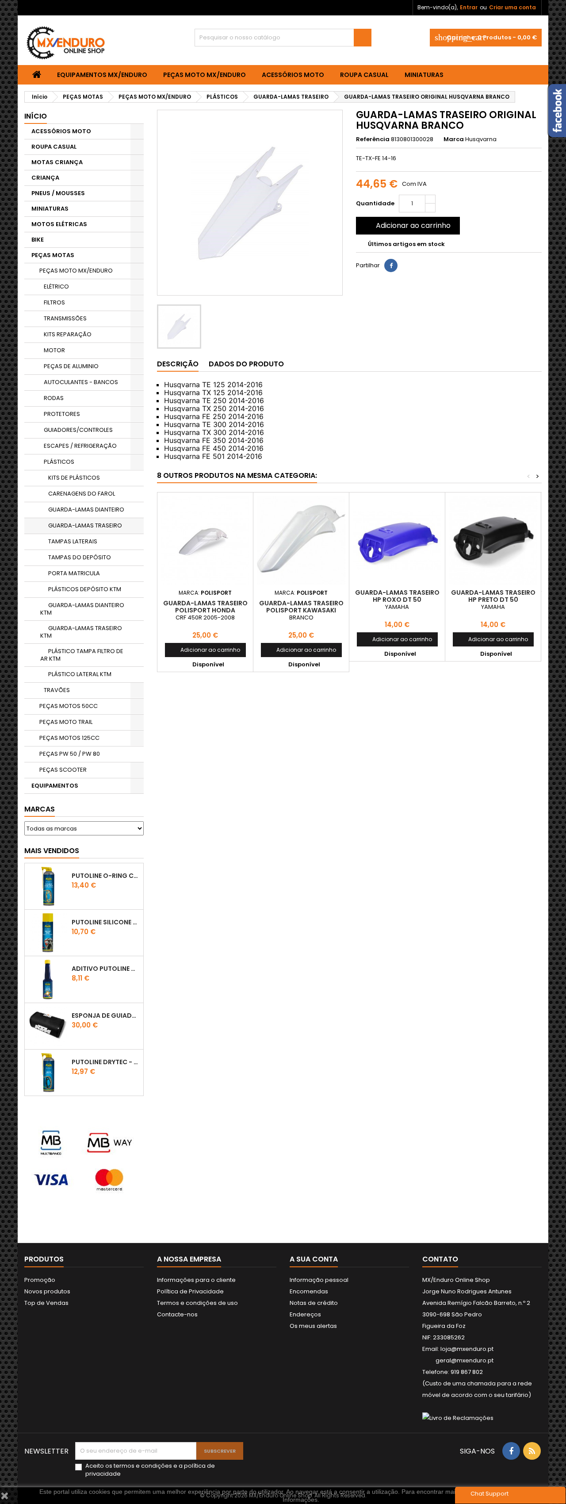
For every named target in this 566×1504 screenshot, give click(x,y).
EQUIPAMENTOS (54, 785)
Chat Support (489, 1493)
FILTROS (54, 302)
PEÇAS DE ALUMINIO (71, 366)
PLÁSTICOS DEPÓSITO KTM (84, 589)
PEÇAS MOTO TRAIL (65, 722)
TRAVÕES (57, 690)
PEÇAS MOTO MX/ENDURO (204, 74)
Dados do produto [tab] (246, 364)
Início (35, 116)
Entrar (469, 7)
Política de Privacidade (190, 1291)
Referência (373, 139)
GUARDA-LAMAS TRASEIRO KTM (81, 632)
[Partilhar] (391, 265)
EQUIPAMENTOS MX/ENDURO (102, 74)
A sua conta (314, 1259)
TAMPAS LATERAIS (72, 541)
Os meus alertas (313, 1326)
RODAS (54, 398)
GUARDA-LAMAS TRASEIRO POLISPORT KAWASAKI (301, 607)
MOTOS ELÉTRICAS (59, 224)
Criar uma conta (512, 7)
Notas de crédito (314, 1303)
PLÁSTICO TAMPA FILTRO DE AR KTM (81, 655)
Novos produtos (47, 1291)
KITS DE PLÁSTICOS (74, 477)
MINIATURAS (424, 74)
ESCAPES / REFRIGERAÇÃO (80, 446)
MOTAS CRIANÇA (57, 162)
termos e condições (143, 1466)
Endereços (305, 1314)
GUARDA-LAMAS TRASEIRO (85, 525)
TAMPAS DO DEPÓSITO (79, 557)
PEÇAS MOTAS (52, 255)
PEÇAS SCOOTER (63, 769)
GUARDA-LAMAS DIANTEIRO (86, 509)
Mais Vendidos (51, 851)
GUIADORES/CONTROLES (78, 430)
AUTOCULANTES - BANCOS (81, 382)
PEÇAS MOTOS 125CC (69, 738)
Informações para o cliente (196, 1280)
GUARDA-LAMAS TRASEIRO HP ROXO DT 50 (397, 596)
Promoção (39, 1280)
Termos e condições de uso (197, 1303)
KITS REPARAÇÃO (68, 334)
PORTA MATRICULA (74, 573)
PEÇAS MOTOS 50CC (68, 706)
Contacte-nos (177, 1314)
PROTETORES (62, 414)
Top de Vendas (46, 1303)
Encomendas (309, 1291)
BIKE (37, 239)
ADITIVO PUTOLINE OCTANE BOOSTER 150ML (106, 968)
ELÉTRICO (56, 286)
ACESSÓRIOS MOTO (293, 74)
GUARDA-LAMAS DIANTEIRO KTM (82, 609)
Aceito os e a (150, 1470)
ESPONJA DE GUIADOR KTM (106, 1015)
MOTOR (54, 350)
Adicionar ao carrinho (407, 225)
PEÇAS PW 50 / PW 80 (69, 754)
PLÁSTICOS (59, 462)
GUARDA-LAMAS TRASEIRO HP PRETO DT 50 (493, 596)
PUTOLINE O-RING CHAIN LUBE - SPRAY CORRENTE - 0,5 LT (106, 875)
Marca (454, 139)
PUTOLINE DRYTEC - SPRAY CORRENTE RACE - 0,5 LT (106, 1061)
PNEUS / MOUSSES (58, 193)
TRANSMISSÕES (65, 318)
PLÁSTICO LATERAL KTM (79, 674)
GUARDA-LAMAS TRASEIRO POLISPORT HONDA (205, 607)
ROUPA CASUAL (364, 74)
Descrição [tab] (178, 364)
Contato (440, 1259)
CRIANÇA (45, 177)
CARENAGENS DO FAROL (81, 493)
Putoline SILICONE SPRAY (106, 922)
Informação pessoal (319, 1280)
